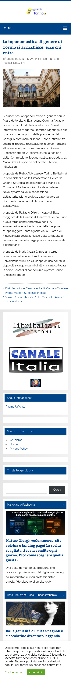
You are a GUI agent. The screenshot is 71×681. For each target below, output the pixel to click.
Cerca (57, 489)
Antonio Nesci (38, 58)
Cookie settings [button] (15, 672)
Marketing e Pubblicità (21, 504)
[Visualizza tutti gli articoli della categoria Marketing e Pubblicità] (62, 505)
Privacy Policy (19, 448)
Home (14, 444)
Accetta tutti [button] (36, 672)
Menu (8, 28)
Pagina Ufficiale (15, 406)
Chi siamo (16, 440)
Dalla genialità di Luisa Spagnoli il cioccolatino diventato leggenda (34, 633)
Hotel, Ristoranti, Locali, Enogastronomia (32, 594)
